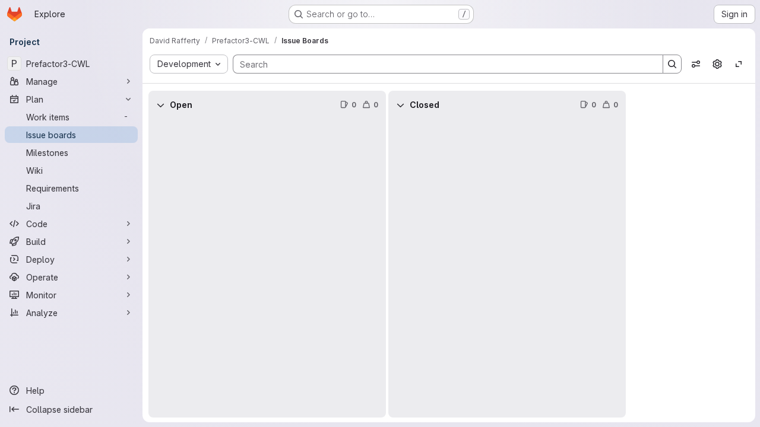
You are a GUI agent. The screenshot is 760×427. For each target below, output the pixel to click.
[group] (267, 268)
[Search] (672, 64)
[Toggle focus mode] (738, 64)
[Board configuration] (717, 64)
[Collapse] (160, 105)
